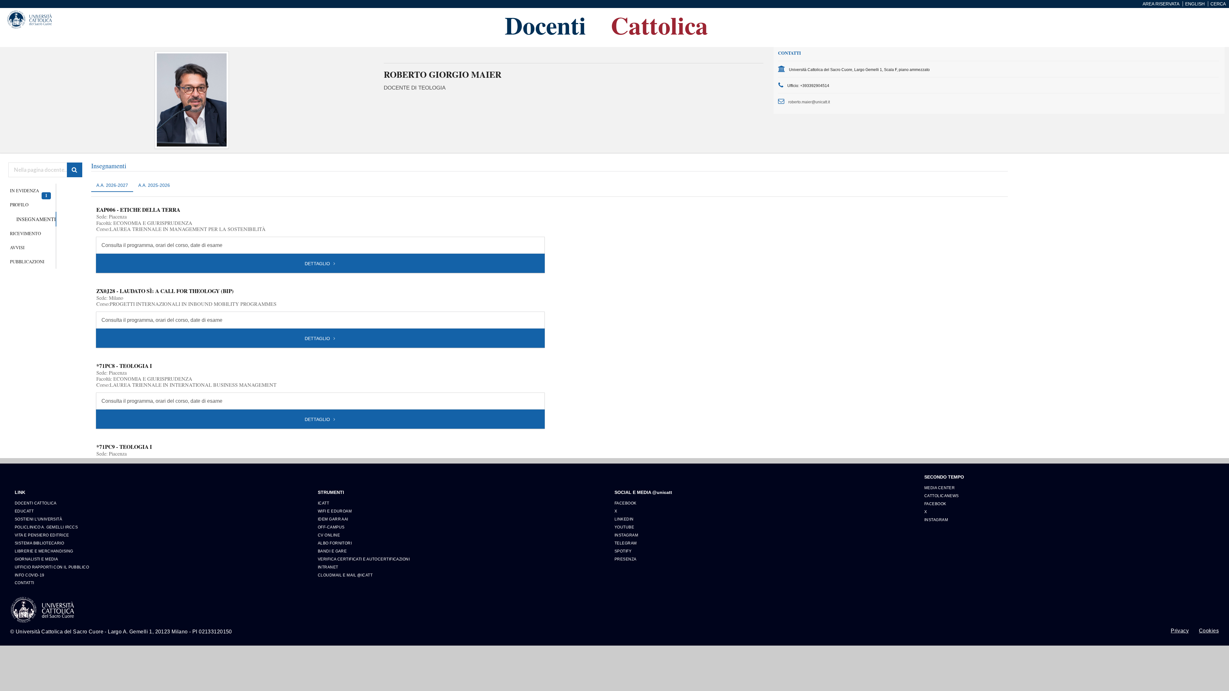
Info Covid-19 (29, 575)
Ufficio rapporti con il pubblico (52, 567)
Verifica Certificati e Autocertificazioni (364, 559)
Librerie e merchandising (44, 551)
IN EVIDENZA (28, 192)
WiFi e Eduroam (335, 511)
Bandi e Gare (332, 551)
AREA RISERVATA (1161, 3)
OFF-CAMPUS (331, 527)
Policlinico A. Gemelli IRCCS (46, 527)
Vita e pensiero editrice (42, 535)
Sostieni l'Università (38, 519)
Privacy (1180, 630)
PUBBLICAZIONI (27, 261)
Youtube (624, 527)
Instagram (626, 535)
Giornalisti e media (36, 559)
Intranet (328, 567)
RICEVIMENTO (25, 233)
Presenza (625, 559)
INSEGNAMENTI (36, 219)
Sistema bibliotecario (39, 543)
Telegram (625, 543)
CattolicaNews (941, 496)
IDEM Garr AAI (333, 519)
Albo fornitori (335, 543)
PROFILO (19, 205)
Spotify (622, 551)
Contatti (24, 583)
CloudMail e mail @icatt (345, 575)
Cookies (1209, 630)
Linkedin (624, 519)
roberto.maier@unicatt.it (809, 102)
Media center (939, 488)
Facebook (625, 503)
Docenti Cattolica (35, 503)
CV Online (329, 535)
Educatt (24, 511)
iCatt (323, 503)
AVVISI (17, 247)
